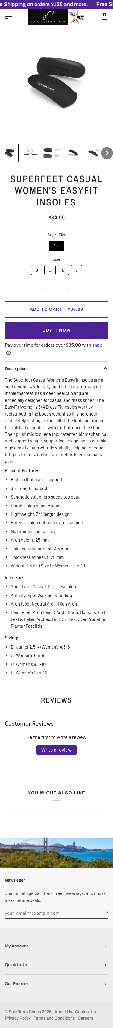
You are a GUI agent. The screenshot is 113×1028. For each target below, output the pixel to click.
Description (16, 368)
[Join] (103, 912)
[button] (9, 153)
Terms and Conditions (54, 1018)
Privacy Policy (18, 1018)
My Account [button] (16, 946)
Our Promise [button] (17, 983)
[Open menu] (14, 16)
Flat (56, 244)
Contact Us (85, 1012)
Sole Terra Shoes (25, 1012)
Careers (85, 1018)
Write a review (56, 750)
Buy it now (56, 330)
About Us (63, 1012)
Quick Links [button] (16, 965)
